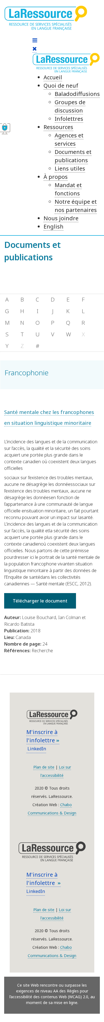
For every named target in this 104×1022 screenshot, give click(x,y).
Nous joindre (61, 218)
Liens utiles (70, 168)
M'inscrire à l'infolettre (41, 736)
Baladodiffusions (77, 94)
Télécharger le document (40, 601)
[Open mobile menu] (34, 40)
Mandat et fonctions (68, 189)
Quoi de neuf (61, 85)
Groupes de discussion (70, 106)
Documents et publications (73, 156)
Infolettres (69, 118)
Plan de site (43, 767)
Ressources (58, 127)
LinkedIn (36, 749)
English (54, 226)
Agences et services (69, 139)
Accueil (53, 77)
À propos (56, 176)
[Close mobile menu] (34, 49)
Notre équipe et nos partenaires (76, 206)
